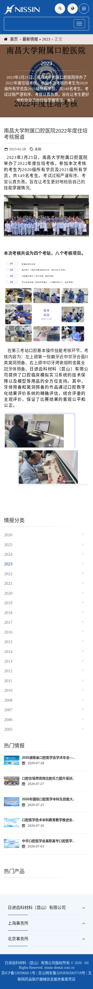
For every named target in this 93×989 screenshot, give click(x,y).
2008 (8, 700)
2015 (8, 642)
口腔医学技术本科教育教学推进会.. (48, 820)
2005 (8, 729)
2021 (8, 583)
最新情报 (30, 39)
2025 (8, 545)
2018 (8, 613)
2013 (8, 661)
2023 (46, 39)
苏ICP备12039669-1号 (18, 973)
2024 (8, 554)
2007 (8, 710)
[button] (84, 8)
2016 (8, 632)
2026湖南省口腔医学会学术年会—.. (48, 758)
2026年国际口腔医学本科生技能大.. (48, 799)
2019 (8, 603)
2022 (8, 574)
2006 (8, 719)
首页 (14, 39)
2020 (8, 593)
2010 (8, 690)
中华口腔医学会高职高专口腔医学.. (48, 841)
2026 (8, 535)
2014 (8, 651)
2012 (8, 671)
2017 (8, 622)
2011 (8, 681)
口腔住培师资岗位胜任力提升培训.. (48, 778)
